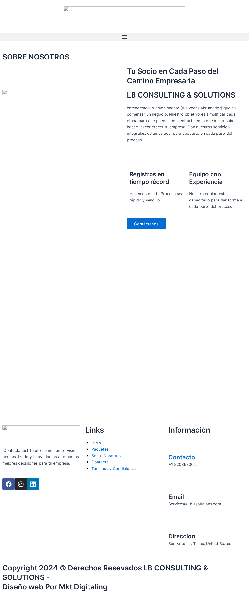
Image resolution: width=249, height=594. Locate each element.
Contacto (182, 457)
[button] (124, 37)
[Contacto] (175, 446)
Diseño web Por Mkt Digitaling (54, 586)
